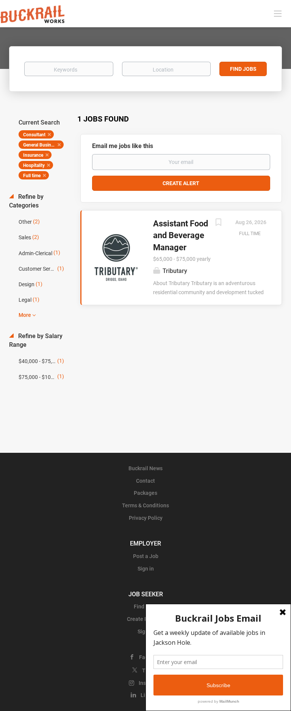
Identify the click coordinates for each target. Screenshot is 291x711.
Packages (145, 493)
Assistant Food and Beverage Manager (180, 235)
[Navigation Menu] (278, 13)
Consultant (34, 134)
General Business (40, 145)
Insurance (33, 155)
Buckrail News (145, 468)
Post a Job (145, 556)
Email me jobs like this (122, 146)
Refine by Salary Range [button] (36, 340)
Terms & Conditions (145, 505)
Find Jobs (243, 69)
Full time (32, 175)
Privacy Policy (146, 518)
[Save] (218, 223)
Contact (145, 481)
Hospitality (34, 165)
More (25, 315)
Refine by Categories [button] (26, 201)
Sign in (146, 569)
